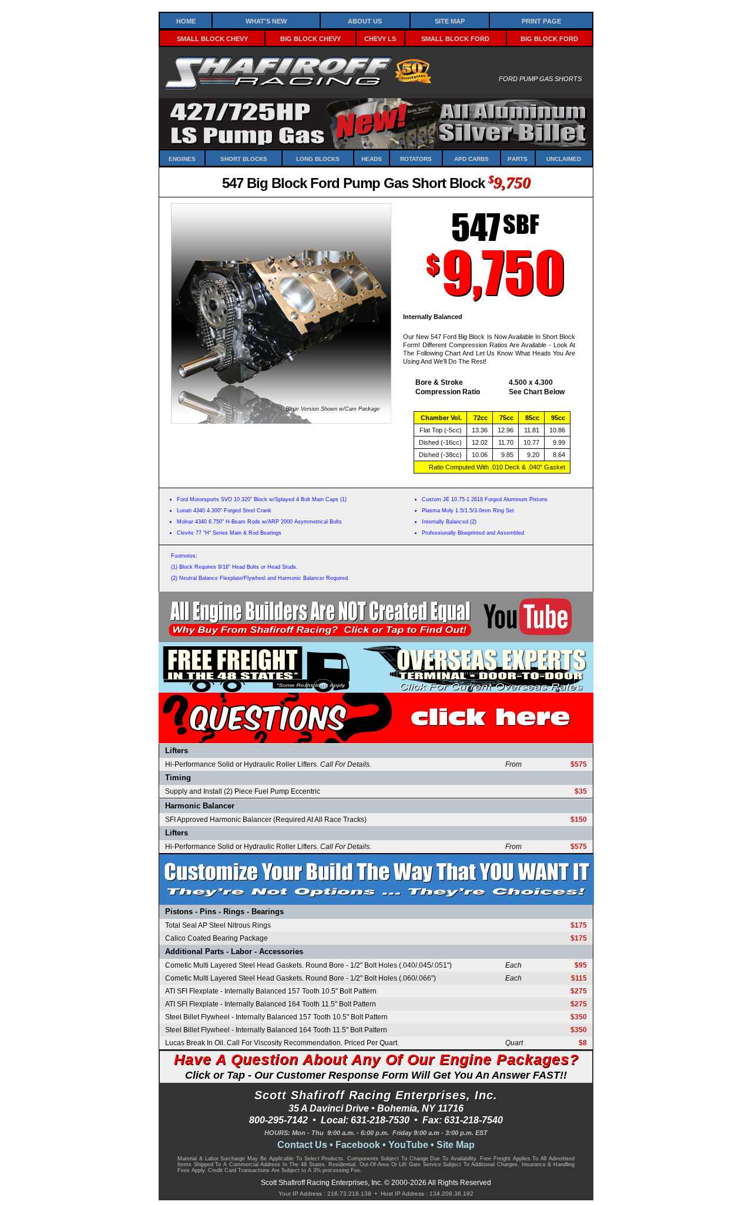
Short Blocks (243, 158)
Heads (371, 158)
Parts (518, 158)
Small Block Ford (455, 38)
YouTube (408, 1145)
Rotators (416, 158)
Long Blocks (318, 158)
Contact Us (302, 1145)
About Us (365, 20)
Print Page (541, 20)
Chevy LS (380, 38)
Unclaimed (563, 158)
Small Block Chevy (212, 38)
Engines (182, 158)
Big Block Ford (549, 38)
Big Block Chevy (310, 38)
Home (186, 20)
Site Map (450, 20)
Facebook (357, 1145)
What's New (266, 20)
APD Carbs (471, 158)
